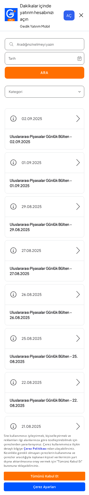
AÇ (69, 15)
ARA (44, 72)
